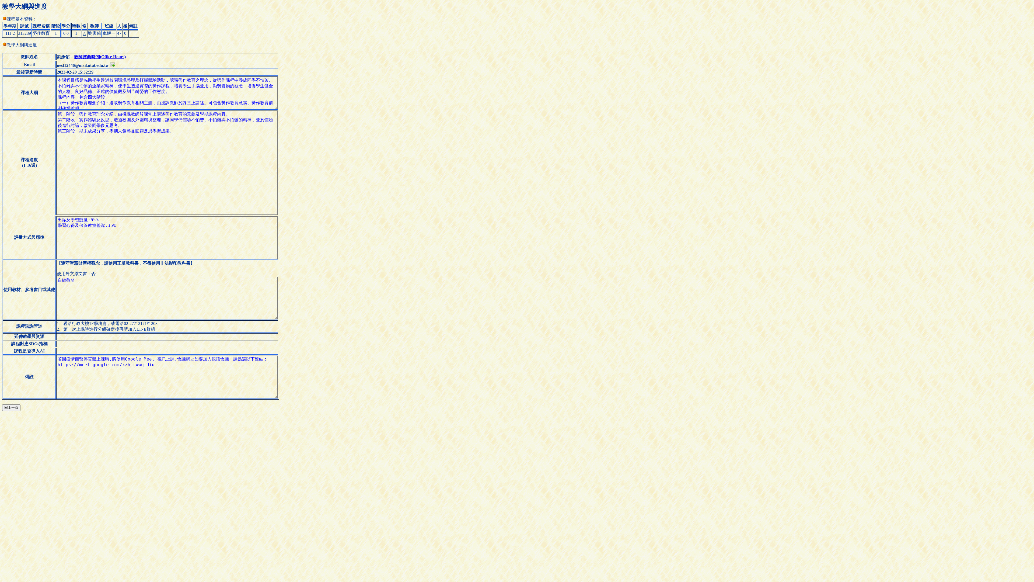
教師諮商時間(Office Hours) (100, 56)
